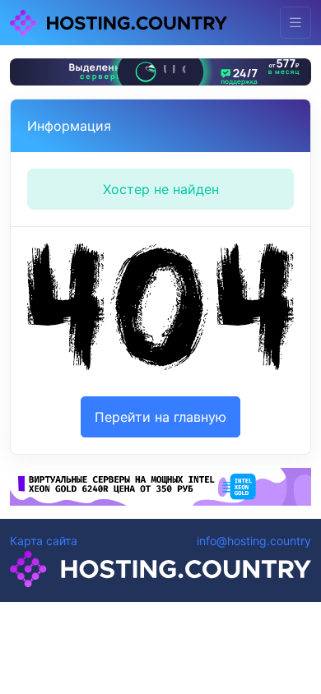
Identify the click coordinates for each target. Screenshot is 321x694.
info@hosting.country (254, 541)
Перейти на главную (160, 417)
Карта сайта (43, 541)
